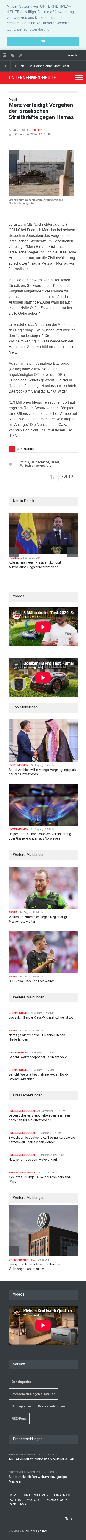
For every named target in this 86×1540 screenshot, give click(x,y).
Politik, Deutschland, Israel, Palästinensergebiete (40, 464)
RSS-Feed (19, 1418)
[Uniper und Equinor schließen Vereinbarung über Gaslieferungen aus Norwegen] (43, 805)
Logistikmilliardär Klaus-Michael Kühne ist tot (41, 1017)
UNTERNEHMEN (18, 765)
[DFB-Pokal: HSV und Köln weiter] (43, 952)
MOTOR (33, 1500)
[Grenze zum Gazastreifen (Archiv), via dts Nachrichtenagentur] (41, 173)
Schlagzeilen (21, 1406)
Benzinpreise (21, 1382)
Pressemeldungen (51, 1406)
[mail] (12, 55)
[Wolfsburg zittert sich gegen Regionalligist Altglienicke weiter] (43, 888)
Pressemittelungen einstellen (33, 1394)
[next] (72, 552)
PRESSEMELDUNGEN (22, 1110)
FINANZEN (62, 1495)
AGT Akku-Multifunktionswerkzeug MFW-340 (41, 1459)
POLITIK (36, 130)
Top (68, 1518)
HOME (13, 1495)
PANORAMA (18, 1504)
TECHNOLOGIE (56, 1500)
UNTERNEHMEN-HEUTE (32, 78)
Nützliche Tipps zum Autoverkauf (33, 1159)
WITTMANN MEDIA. (36, 1530)
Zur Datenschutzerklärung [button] (28, 29)
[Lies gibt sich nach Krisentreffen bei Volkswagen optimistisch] (43, 1230)
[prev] (14, 552)
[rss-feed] (20, 55)
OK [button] (43, 41)
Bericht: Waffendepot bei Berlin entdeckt (38, 1057)
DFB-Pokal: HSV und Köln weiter (31, 981)
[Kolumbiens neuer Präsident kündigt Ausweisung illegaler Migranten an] (43, 533)
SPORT (13, 912)
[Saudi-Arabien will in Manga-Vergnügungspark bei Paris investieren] (43, 740)
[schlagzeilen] (4, 55)
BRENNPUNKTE (18, 1012)
